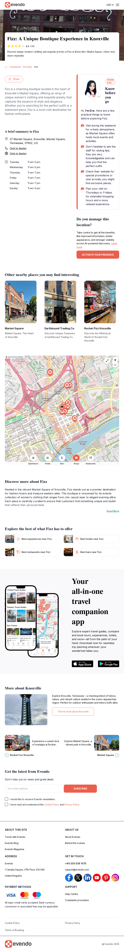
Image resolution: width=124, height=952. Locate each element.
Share (16, 79)
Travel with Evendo (15, 837)
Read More (113, 511)
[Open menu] (117, 5)
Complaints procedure (77, 900)
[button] (62, 407)
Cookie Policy (51, 804)
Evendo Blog (12, 843)
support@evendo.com (77, 869)
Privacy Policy (71, 804)
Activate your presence (98, 254)
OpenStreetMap (15, 357)
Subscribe (80, 788)
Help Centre (71, 894)
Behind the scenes (75, 843)
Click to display (18, 148)
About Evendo (72, 837)
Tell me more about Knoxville (73, 711)
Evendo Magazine (14, 849)
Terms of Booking (14, 930)
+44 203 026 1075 (75, 863)
